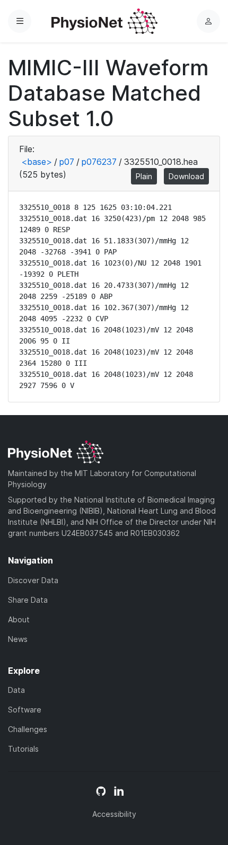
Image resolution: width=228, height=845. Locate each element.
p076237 (99, 161)
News (18, 639)
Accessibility (114, 813)
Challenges (27, 729)
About (19, 619)
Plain (144, 176)
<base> (36, 161)
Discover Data (33, 580)
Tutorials (23, 748)
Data (16, 689)
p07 (66, 161)
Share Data (28, 599)
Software (24, 709)
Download (186, 176)
